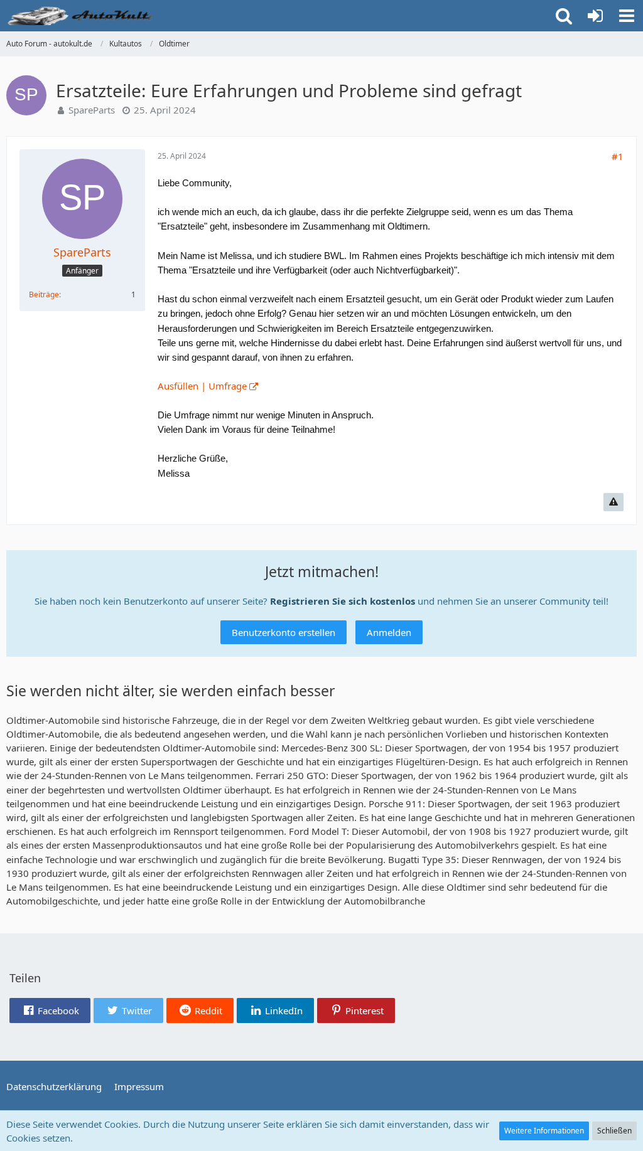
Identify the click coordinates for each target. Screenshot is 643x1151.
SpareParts (91, 109)
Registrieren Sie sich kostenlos (342, 601)
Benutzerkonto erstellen (283, 632)
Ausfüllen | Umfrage (202, 385)
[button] (626, 15)
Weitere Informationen (544, 1130)
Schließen (614, 1130)
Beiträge (44, 294)
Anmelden (389, 632)
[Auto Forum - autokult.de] (81, 15)
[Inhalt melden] (613, 502)
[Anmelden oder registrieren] (595, 15)
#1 (618, 156)
